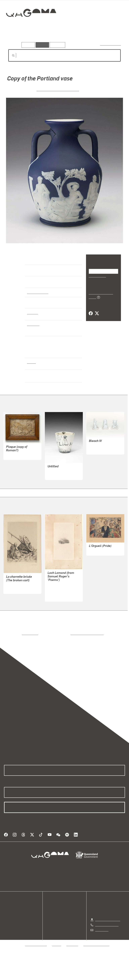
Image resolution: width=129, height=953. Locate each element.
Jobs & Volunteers (36, 947)
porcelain (33, 331)
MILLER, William (57, 599)
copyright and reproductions (72, 640)
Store (7, 917)
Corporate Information (96, 947)
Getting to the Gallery (107, 922)
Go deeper (48, 37)
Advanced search (111, 44)
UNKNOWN (12, 462)
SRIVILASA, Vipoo (99, 452)
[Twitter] (97, 316)
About (7, 925)
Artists (31, 37)
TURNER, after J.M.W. (60, 591)
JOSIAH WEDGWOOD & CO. (58, 96)
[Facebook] (91, 316)
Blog (6, 921)
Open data (10, 909)
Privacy (56, 947)
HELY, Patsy (54, 482)
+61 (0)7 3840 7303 (106, 927)
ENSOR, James (98, 557)
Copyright (72, 947)
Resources (57, 45)
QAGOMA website (14, 913)
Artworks (15, 37)
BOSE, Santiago (57, 478)
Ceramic (32, 319)
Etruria (31, 369)
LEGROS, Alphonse (17, 592)
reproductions (16, 640)
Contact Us (101, 932)
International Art (37, 299)
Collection (31, 23)
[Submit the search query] (10, 55)
